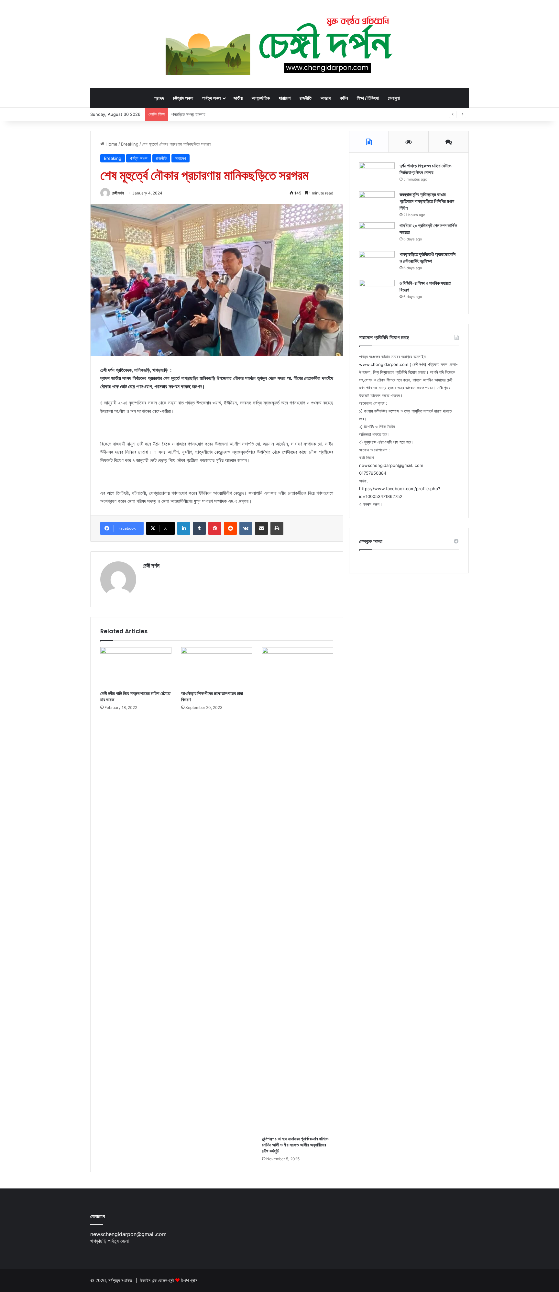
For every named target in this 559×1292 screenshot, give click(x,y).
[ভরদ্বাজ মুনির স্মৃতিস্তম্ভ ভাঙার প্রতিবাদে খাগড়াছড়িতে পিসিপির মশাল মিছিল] (377, 203)
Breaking (129, 144)
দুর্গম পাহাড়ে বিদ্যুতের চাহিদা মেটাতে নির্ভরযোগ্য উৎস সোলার (426, 169)
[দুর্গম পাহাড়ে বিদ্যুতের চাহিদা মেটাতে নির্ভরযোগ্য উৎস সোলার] (377, 174)
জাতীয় (238, 98)
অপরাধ (326, 98)
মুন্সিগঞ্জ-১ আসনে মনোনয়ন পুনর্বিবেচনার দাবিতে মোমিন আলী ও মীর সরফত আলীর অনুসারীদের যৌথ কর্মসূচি (295, 1144)
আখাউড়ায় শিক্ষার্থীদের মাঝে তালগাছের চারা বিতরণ (212, 696)
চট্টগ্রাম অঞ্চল (183, 98)
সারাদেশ (284, 98)
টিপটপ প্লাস (189, 1280)
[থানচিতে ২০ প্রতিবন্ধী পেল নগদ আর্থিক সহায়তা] (377, 234)
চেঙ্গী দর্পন (118, 193)
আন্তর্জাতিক (261, 98)
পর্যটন (344, 98)
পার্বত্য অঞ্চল (211, 98)
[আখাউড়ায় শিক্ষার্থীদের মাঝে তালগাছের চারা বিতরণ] (216, 667)
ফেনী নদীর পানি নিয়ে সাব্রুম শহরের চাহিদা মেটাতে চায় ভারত (135, 696)
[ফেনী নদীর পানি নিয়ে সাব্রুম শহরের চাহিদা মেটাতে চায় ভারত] (135, 667)
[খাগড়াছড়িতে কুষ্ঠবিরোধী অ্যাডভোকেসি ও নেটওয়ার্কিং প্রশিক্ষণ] (377, 263)
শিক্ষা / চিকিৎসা (368, 98)
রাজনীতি (306, 98)
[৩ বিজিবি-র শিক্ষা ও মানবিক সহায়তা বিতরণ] (377, 292)
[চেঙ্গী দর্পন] (280, 44)
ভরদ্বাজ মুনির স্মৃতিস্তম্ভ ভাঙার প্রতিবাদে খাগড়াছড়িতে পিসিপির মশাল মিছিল (427, 201)
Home (110, 144)
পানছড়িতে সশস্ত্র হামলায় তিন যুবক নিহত (199, 114)
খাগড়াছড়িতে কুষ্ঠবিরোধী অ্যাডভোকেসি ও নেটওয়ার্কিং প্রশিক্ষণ (427, 257)
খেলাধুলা (394, 98)
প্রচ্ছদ (159, 98)
